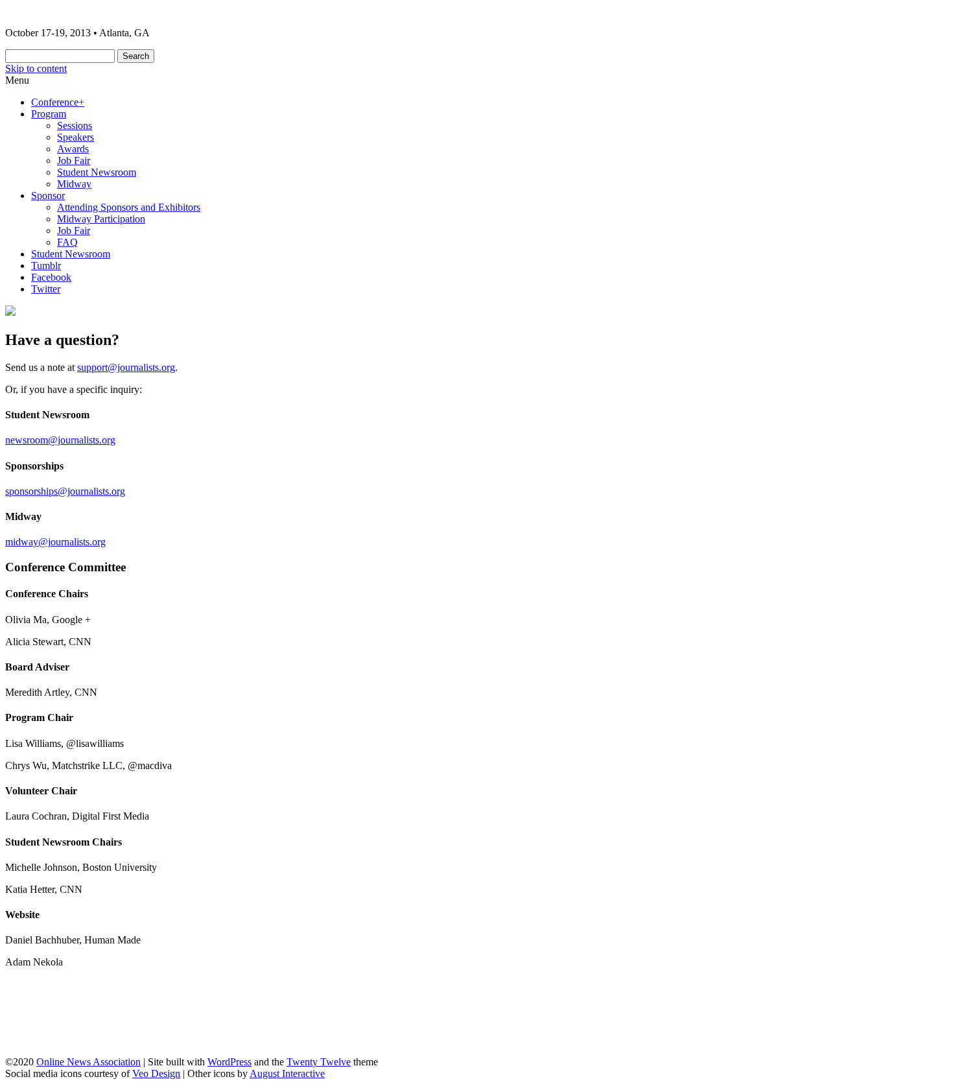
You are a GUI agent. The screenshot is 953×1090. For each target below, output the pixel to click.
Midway (74, 183)
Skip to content (36, 68)
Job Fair (73, 160)
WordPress (229, 1061)
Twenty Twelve (319, 1061)
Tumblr (46, 265)
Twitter (45, 288)
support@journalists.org (126, 367)
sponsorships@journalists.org (65, 491)
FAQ (67, 242)
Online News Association (88, 1061)
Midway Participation (101, 218)
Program (48, 113)
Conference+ (57, 102)
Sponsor (48, 195)
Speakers (75, 137)
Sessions (74, 125)
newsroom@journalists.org (60, 439)
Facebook (51, 277)
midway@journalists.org (55, 541)
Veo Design (156, 1073)
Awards (73, 148)
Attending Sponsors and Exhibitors (128, 207)
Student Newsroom (96, 172)
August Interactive (287, 1073)
